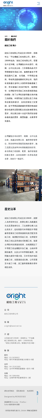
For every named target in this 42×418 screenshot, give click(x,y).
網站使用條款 (9, 391)
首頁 (6, 36)
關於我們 (14, 36)
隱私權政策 (20, 391)
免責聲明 (30, 391)
